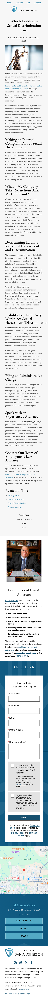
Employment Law (15, 507)
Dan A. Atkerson (11, 600)
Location (19, 3)
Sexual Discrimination (17, 503)
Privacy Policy (21, 784)
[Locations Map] (24, 870)
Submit (24, 817)
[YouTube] (20, 962)
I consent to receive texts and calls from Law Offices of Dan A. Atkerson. (26, 775)
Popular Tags (24, 515)
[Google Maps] (16, 962)
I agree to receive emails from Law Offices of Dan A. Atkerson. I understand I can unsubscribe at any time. (26, 801)
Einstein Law (24, 988)
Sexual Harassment (16, 499)
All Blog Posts (13, 495)
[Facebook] (31, 962)
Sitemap (8, 993)
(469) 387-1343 (21, 656)
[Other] (26, 962)
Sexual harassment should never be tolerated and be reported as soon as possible (23, 85)
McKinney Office (24, 905)
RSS (24, 528)
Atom (24, 523)
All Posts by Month (24, 519)
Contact (37, 3)
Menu (9, 3)
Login (28, 993)
